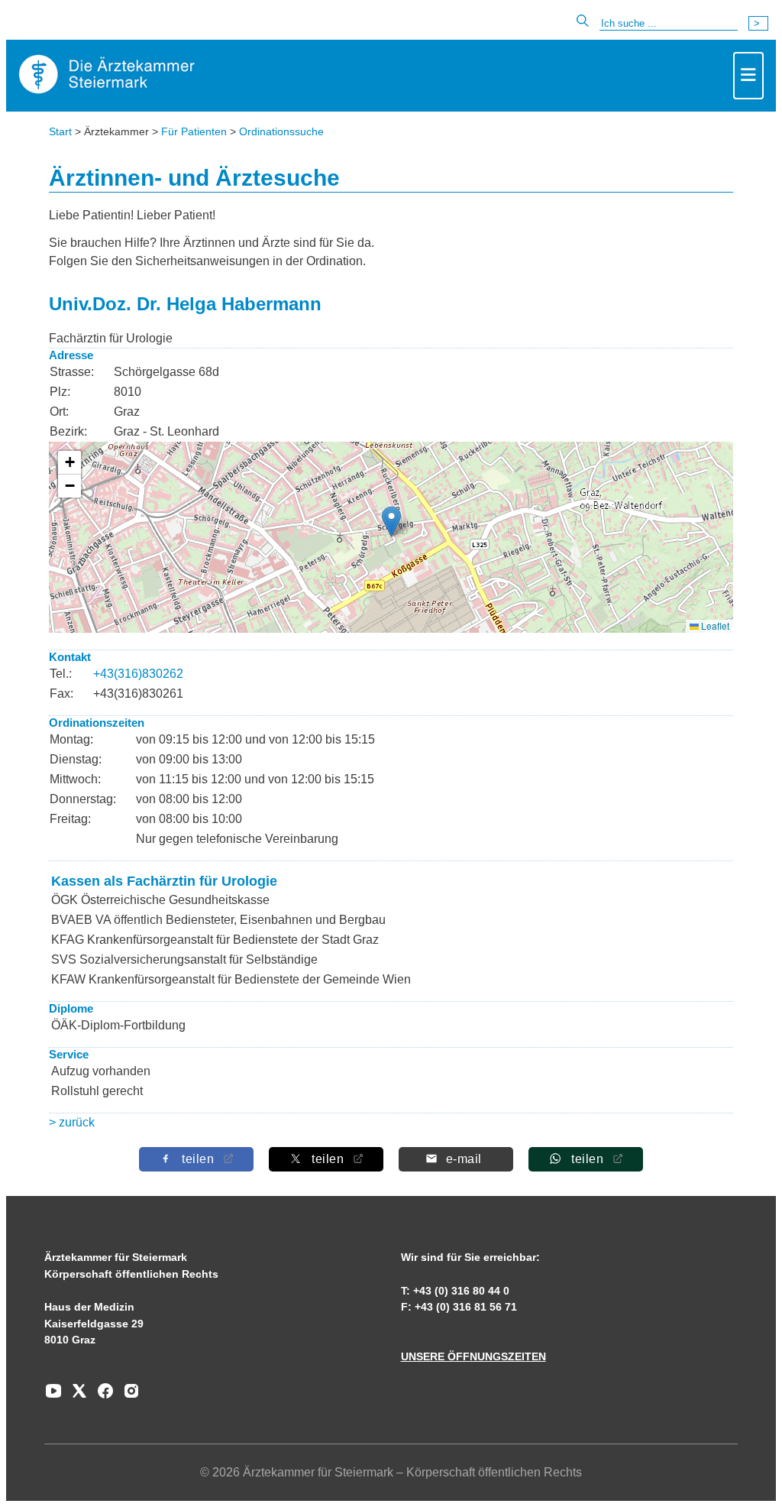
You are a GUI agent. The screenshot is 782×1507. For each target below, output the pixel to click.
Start (60, 131)
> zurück (72, 1122)
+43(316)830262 (138, 673)
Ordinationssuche (281, 131)
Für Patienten (194, 131)
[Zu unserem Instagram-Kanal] (128, 1396)
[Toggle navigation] (748, 75)
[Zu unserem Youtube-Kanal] (53, 1396)
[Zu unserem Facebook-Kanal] (102, 1396)
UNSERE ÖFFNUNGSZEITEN (473, 1356)
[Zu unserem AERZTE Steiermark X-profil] (76, 1396)
